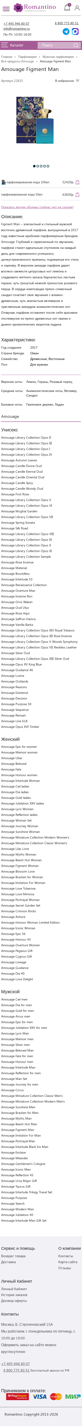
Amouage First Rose (15, 494)
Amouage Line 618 (14, 721)
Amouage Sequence (15, 709)
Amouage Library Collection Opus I (25, 449)
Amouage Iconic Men (16, 1169)
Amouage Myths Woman (18, 854)
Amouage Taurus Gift (16, 1186)
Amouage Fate (11, 769)
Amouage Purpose (14, 1198)
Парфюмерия (27, 57)
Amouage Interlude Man (18, 1067)
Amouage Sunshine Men (18, 1107)
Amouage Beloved (13, 763)
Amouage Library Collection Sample (26, 556)
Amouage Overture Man (18, 590)
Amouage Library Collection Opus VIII (27, 534)
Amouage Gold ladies (16, 797)
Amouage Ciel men (14, 999)
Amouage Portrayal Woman (20, 900)
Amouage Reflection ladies (19, 814)
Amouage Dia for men (16, 1005)
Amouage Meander (14, 1158)
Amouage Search (13, 1203)
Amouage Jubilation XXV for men (24, 1027)
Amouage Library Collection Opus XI (26, 551)
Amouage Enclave (13, 1152)
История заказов (14, 1294)
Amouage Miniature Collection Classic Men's (32, 1095)
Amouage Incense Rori (16, 596)
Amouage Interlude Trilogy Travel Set (26, 1192)
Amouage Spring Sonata (18, 522)
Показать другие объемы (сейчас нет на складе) (37, 207)
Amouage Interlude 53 (17, 579)
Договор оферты (14, 1300)
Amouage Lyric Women (17, 809)
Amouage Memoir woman (19, 752)
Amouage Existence (14, 692)
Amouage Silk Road (14, 528)
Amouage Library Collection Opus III (26, 443)
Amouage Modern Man (17, 1209)
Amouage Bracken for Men (19, 1112)
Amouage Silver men (15, 1044)
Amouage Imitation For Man (21, 1135)
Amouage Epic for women (19, 746)
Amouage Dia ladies (15, 792)
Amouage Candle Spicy (17, 483)
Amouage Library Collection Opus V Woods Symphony (39, 641)
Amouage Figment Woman (20, 865)
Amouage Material (14, 568)
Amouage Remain (13, 715)
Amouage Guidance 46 (17, 670)
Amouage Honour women (19, 775)
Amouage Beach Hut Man (19, 1124)
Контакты (65, 1256)
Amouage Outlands (14, 681)
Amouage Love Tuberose (18, 888)
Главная (6, 57)
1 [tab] (34, 166)
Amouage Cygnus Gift (16, 956)
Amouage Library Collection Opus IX (26, 539)
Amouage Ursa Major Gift (19, 1181)
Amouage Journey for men (19, 1084)
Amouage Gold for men (17, 1010)
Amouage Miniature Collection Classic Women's (34, 843)
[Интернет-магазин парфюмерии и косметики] (34, 7)
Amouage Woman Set (16, 820)
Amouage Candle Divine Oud (21, 466)
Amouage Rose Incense (17, 562)
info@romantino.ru (16, 28)
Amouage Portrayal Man (18, 1141)
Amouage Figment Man (17, 1130)
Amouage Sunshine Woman (20, 831)
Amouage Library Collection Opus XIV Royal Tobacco (37, 630)
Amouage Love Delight (17, 979)
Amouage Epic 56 (13, 934)
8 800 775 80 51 (67, 23)
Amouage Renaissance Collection (24, 585)
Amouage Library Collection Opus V (26, 500)
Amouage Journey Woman (19, 826)
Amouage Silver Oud (15, 653)
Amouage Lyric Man (15, 1033)
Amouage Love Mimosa (17, 894)
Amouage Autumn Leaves (19, 460)
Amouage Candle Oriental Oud (22, 477)
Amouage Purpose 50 (16, 704)
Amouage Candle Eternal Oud (22, 471)
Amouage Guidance (14, 968)
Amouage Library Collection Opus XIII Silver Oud (35, 658)
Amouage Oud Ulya (15, 607)
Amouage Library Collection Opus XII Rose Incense (36, 636)
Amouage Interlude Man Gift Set (23, 1220)
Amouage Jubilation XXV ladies (22, 803)
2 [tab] (37, 166)
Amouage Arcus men (15, 1016)
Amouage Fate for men (17, 1056)
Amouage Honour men (17, 1061)
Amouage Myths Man (16, 1118)
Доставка (8, 1262)
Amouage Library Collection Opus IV (26, 454)
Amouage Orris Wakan (17, 602)
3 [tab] (41, 166)
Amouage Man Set (14, 1078)
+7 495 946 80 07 (16, 23)
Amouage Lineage (13, 962)
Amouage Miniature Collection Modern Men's (33, 1101)
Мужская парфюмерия (58, 57)
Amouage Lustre (12, 675)
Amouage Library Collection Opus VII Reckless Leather (39, 647)
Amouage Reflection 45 (17, 1175)
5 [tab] (48, 166)
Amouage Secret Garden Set (20, 905)
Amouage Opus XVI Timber (20, 726)
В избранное (64, 80)
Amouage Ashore (13, 917)
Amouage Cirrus (12, 1090)
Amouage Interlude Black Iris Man (24, 1147)
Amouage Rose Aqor (15, 613)
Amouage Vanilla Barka (17, 624)
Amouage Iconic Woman (18, 928)
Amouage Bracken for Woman (22, 877)
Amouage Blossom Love (18, 871)
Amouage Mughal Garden (19, 511)
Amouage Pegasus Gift (17, 951)
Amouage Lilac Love (15, 848)
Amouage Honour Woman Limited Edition (30, 922)
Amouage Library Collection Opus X (26, 545)
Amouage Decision (14, 698)
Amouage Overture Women (20, 945)
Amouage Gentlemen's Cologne (23, 1164)
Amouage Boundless (15, 573)
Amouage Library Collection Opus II (26, 437)
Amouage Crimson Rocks (18, 911)
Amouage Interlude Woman (20, 780)
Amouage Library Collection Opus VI (26, 505)
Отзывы (64, 1268)
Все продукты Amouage (17, 61)
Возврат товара (13, 1256)
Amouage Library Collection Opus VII (27, 517)
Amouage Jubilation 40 (17, 1215)
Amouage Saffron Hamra (18, 619)
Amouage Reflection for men (21, 1073)
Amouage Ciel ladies (15, 786)
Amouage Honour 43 (16, 939)
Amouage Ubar (11, 758)
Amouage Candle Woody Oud (22, 488)
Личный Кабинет (14, 1289)
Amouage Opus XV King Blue (21, 664)
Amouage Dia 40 (13, 973)
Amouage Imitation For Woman (23, 883)
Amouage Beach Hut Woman (21, 860)
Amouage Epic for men (17, 1022)
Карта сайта (67, 1262)
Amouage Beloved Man (17, 1050)
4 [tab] (44, 166)
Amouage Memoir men (17, 1039)
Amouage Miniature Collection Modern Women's (35, 837)
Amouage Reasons (14, 687)
